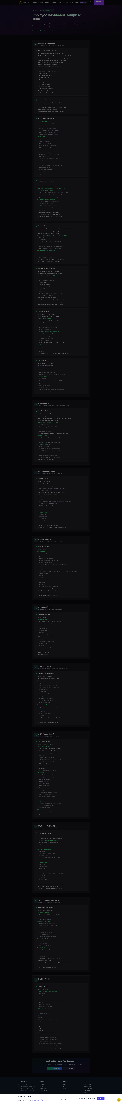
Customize (82, 1098)
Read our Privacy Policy (37, 1100)
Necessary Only (92, 1098)
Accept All (100, 1098)
